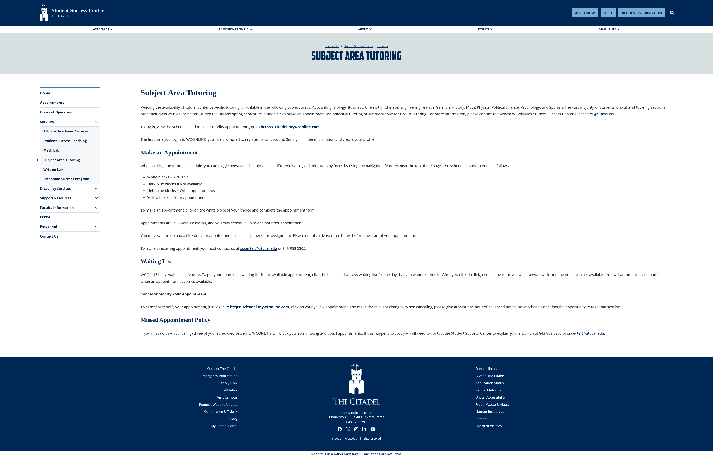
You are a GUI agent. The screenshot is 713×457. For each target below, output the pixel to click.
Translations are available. (381, 454)
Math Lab (51, 150)
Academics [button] (101, 29)
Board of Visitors (489, 426)
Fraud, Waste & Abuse (493, 404)
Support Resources (55, 198)
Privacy (231, 419)
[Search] (672, 13)
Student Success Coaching (65, 141)
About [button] (363, 29)
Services (47, 121)
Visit (608, 13)
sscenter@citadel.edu (597, 113)
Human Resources (490, 411)
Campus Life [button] (607, 29)
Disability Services (55, 188)
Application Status (490, 383)
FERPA (45, 217)
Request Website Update (218, 404)
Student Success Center (78, 10)
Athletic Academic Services (66, 131)
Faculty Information (57, 207)
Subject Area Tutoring (61, 160)
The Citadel (349, 438)
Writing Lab (53, 169)
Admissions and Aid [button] (233, 29)
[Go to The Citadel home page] (44, 12)
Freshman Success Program (66, 179)
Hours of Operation (56, 112)
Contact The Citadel (222, 368)
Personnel (48, 226)
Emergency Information (219, 376)
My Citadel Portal (224, 426)
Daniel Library (486, 368)
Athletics (230, 390)
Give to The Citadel (490, 376)
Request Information (642, 13)
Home (45, 93)
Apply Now (585, 13)
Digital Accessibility (491, 397)
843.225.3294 (356, 422)
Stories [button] (483, 29)
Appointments (52, 102)
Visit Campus (227, 397)
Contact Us (49, 236)
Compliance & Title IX (220, 411)
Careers (481, 419)
